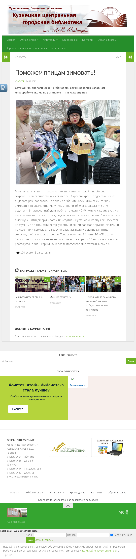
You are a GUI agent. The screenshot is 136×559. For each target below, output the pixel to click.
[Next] (114, 142)
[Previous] (22, 142)
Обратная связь (107, 39)
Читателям (49, 39)
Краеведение (70, 39)
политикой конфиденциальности (99, 550)
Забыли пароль (44, 539)
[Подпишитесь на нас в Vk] (121, 512)
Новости (21, 57)
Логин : (30, 534)
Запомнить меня (122, 534)
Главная (10, 39)
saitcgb (20, 81)
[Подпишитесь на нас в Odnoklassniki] (127, 512)
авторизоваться (75, 336)
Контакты (87, 39)
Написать (18, 409)
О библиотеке (28, 39)
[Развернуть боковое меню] (6, 57)
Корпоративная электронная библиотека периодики (36, 48)
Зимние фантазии (60, 297)
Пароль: (71, 534)
